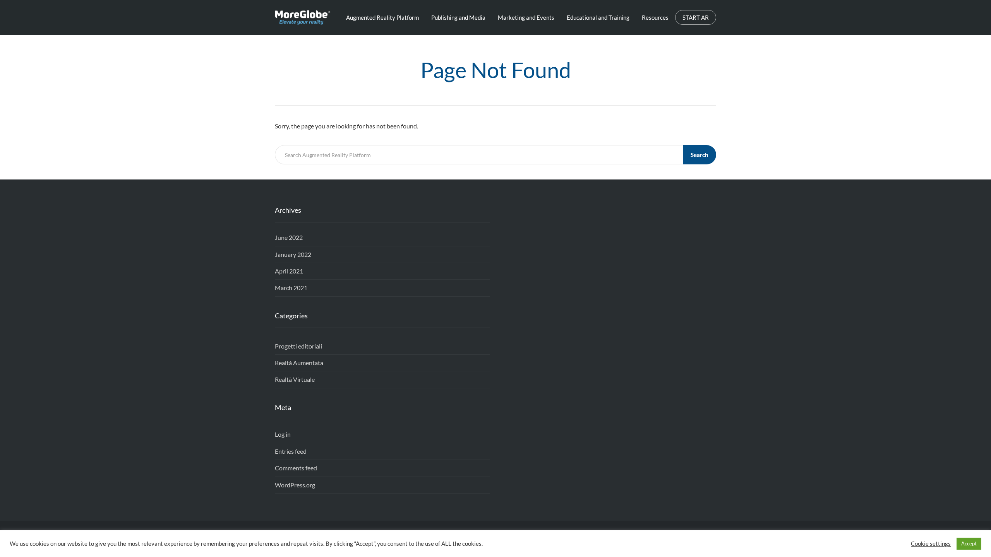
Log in (283, 434)
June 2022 (289, 237)
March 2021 (291, 287)
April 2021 (289, 271)
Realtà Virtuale (295, 379)
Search (699, 154)
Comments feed (296, 468)
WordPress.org (295, 485)
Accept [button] (969, 543)
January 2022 (293, 254)
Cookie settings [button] (931, 543)
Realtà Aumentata (299, 362)
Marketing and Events (526, 17)
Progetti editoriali (298, 346)
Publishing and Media (458, 17)
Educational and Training (598, 17)
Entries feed (291, 451)
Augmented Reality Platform (382, 17)
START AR (695, 17)
